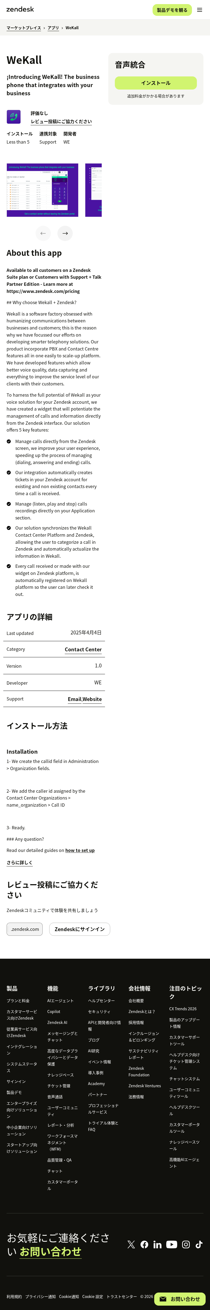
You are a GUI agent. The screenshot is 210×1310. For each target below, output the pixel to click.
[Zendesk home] (20, 10)
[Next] (65, 233)
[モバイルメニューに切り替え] (200, 10)
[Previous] (43, 233)
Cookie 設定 (92, 1296)
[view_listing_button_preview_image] (42, 190)
